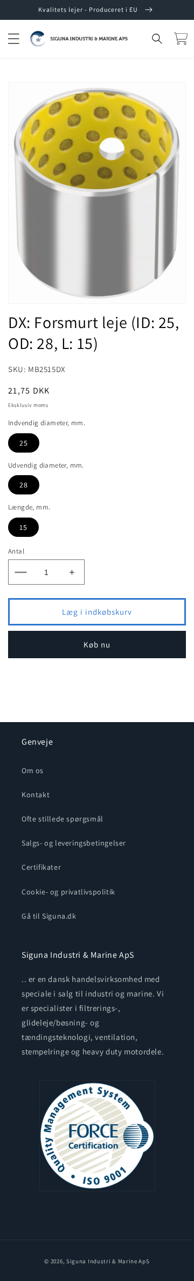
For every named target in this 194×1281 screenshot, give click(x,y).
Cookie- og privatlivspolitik (68, 892)
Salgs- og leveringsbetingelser (74, 843)
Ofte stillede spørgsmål (62, 819)
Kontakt (36, 794)
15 (23, 527)
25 (23, 443)
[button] (13, 38)
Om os (33, 770)
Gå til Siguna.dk (49, 916)
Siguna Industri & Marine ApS (108, 1261)
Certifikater (41, 867)
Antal (16, 551)
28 (23, 485)
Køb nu (97, 644)
